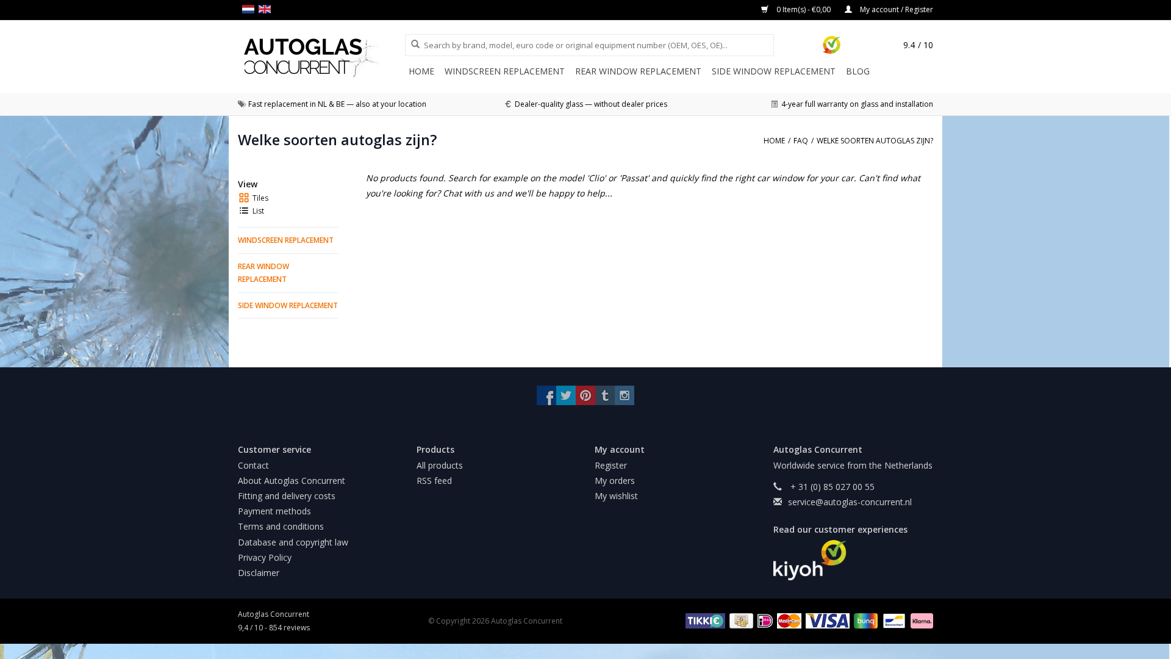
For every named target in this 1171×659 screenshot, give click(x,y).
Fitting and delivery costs (286, 496)
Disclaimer (258, 572)
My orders (615, 480)
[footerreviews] (853, 560)
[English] (267, 9)
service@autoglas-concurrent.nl (850, 502)
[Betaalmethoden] (703, 620)
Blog (858, 71)
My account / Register (895, 9)
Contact (253, 465)
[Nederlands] (250, 9)
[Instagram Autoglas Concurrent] (624, 395)
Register (611, 465)
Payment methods (274, 511)
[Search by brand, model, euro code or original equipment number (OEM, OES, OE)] (411, 44)
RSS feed (434, 480)
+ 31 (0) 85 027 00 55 (831, 486)
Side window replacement (774, 71)
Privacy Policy (265, 557)
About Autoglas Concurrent (291, 480)
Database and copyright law (293, 542)
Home (421, 71)
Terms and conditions (281, 526)
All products (440, 465)
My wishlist (616, 496)
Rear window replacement (638, 71)
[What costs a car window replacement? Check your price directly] (321, 57)
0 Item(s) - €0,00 (804, 9)
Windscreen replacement (505, 71)
